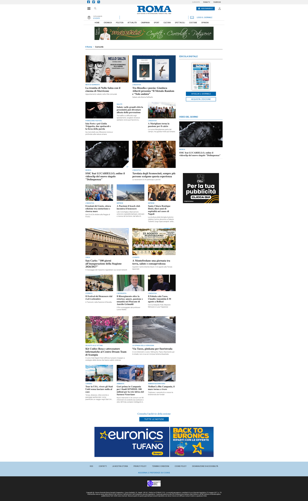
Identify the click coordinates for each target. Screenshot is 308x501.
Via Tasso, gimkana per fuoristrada (152, 349)
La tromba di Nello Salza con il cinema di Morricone (102, 89)
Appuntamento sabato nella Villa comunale (101, 94)
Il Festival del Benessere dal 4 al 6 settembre (98, 298)
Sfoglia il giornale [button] (201, 94)
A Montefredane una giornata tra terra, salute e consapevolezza (151, 262)
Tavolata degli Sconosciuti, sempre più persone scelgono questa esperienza (153, 174)
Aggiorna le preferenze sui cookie (154, 473)
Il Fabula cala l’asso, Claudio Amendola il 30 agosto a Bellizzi (159, 299)
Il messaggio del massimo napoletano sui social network (106, 270)
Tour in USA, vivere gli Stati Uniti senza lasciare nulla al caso (99, 389)
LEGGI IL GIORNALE (204, 17)
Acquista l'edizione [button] (201, 99)
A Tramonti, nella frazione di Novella (98, 302)
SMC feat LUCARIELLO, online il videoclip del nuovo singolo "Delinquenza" (105, 176)
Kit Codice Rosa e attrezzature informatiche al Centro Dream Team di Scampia (105, 352)
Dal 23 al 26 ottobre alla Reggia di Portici (97, 216)
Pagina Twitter (94, 1)
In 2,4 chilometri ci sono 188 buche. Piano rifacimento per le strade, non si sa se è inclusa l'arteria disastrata (153, 353)
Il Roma (88, 47)
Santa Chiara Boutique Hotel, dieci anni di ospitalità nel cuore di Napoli (159, 210)
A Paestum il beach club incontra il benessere (128, 207)
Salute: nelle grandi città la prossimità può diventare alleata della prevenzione (130, 109)
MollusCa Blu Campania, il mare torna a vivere (161, 388)
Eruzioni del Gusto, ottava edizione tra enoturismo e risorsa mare (98, 208)
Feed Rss (99, 1)
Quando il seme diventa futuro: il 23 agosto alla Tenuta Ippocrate (152, 268)
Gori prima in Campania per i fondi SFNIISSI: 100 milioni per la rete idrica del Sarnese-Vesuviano (130, 390)
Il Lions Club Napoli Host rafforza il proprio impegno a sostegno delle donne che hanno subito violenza (105, 359)
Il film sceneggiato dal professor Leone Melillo (128, 309)
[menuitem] (196, 2)
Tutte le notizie (154, 419)
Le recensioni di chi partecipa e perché (146, 180)
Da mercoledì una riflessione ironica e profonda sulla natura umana (99, 133)
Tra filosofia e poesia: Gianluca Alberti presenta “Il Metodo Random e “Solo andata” (153, 91)
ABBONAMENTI (207, 9)
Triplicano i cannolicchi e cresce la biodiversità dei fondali (160, 393)
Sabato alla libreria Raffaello (142, 97)
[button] (88, 7)
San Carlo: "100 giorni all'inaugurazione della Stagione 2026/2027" (103, 263)
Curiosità (99, 47)
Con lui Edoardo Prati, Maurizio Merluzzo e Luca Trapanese (159, 306)
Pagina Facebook (89, 1)
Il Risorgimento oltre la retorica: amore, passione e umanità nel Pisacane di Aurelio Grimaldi (130, 300)
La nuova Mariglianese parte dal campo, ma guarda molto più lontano (161, 131)
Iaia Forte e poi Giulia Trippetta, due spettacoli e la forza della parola (98, 126)
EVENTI (96, 18)
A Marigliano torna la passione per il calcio (158, 125)
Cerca (95, 9)
